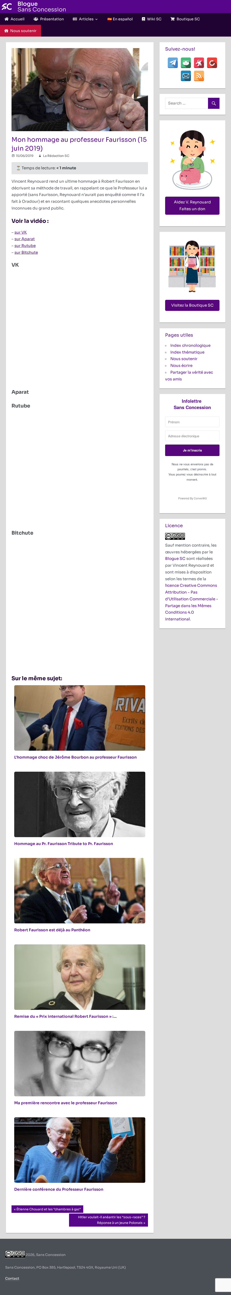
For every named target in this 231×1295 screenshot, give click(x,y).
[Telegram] (172, 62)
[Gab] (185, 62)
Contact (12, 1278)
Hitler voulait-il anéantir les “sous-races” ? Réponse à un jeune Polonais (111, 1220)
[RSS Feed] (199, 75)
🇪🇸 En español (120, 19)
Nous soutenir (183, 358)
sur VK (20, 232)
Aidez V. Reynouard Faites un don (192, 205)
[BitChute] (212, 62)
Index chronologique (190, 345)
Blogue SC (175, 558)
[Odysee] (199, 62)
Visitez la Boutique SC (192, 305)
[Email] (185, 75)
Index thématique (187, 352)
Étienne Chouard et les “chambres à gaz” (48, 1210)
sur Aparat (24, 239)
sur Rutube (25, 245)
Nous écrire (181, 365)
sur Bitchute (26, 252)
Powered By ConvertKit (192, 498)
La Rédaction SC (56, 156)
